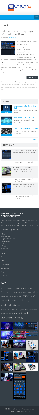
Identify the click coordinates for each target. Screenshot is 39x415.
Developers (12, 296)
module (3, 87)
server (22, 309)
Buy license (4, 257)
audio (8, 288)
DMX (17, 296)
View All (35, 139)
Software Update (28, 309)
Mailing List (4, 275)
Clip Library (30, 292)
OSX (7, 87)
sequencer (12, 87)
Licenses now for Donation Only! (25, 107)
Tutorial (30, 313)
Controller (3, 296)
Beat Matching (17, 288)
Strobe (7, 313)
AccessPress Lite (25, 411)
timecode (29, 87)
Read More (32, 77)
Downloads (4, 264)
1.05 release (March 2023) (24, 117)
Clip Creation (17, 292)
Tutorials (11, 82)
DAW (7, 296)
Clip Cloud (10, 292)
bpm (26, 82)
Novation (25, 306)
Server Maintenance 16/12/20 (26, 129)
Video (33, 87)
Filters (21, 296)
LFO (25, 301)
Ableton (4, 288)
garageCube (7, 84)
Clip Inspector (31, 82)
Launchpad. (19, 84)
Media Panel (27, 84)
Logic (28, 301)
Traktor (25, 313)
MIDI (3, 305)
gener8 (14, 84)
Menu (36, 17)
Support (3, 272)
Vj (36, 87)
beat (22, 82)
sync (24, 87)
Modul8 (33, 84)
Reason (2, 309)
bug (27, 288)
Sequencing (19, 87)
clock (2, 84)
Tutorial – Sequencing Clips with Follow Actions (17, 32)
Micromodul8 (5, 268)
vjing (2, 90)
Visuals (11, 317)
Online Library (30, 306)
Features (3, 253)
